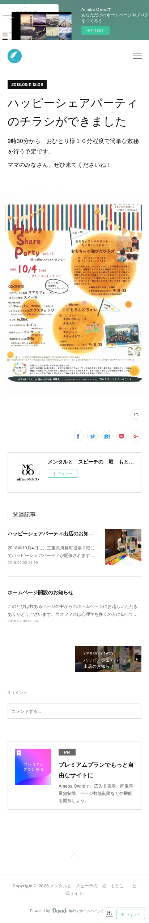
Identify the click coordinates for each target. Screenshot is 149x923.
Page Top (74, 857)
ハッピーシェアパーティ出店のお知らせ (53, 533)
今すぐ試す (95, 30)
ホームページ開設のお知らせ (40, 592)
